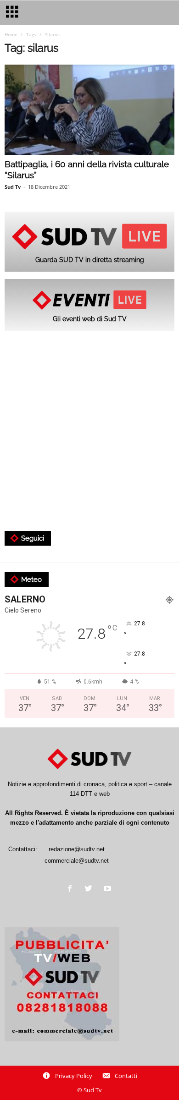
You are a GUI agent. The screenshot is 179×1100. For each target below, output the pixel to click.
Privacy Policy (73, 1076)
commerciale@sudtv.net (77, 860)
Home (11, 34)
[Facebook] (71, 889)
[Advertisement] (89, 427)
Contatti (126, 1076)
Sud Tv (13, 186)
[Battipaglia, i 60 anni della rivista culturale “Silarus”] (89, 110)
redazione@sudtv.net (77, 849)
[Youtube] (108, 889)
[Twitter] (90, 889)
